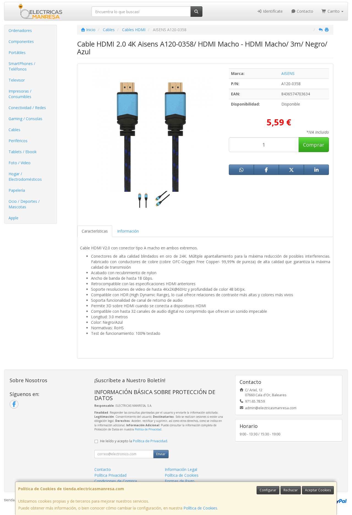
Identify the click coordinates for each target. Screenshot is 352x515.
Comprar (313, 144)
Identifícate (272, 11)
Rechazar (291, 490)
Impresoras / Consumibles (20, 93)
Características (95, 231)
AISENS (288, 73)
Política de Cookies (200, 508)
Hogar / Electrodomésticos (25, 176)
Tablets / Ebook (23, 151)
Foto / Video (20, 162)
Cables (14, 129)
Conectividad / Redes (27, 107)
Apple (13, 217)
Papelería (17, 190)
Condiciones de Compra (115, 481)
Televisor (17, 80)
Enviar (161, 454)
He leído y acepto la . (134, 441)
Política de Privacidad (148, 429)
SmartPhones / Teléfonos (22, 66)
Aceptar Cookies (318, 490)
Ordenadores (20, 30)
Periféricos (18, 140)
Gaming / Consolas (25, 118)
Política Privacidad (110, 475)
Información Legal (181, 469)
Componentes (21, 41)
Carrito (333, 11)
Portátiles (17, 52)
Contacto (304, 11)
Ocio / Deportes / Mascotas (24, 204)
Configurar (268, 490)
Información (128, 231)
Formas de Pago (179, 481)
